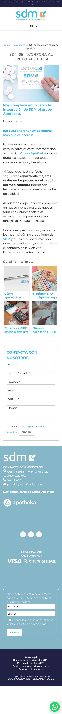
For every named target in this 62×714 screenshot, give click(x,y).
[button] (55, 707)
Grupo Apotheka (33, 153)
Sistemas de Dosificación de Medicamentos (31, 15)
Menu (33, 26)
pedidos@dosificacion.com (24, 484)
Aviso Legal (26, 426)
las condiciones (32, 620)
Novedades (18, 45)
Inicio (7, 45)
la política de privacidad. (31, 624)
